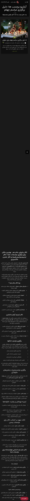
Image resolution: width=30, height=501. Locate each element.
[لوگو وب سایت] (15, 2)
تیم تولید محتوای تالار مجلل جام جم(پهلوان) (14, 43)
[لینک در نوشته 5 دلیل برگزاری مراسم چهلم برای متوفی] (14, 28)
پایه (14, 37)
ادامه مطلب (14, 51)
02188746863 (4, 2)
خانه (15, 13)
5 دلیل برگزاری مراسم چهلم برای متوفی (14, 40)
